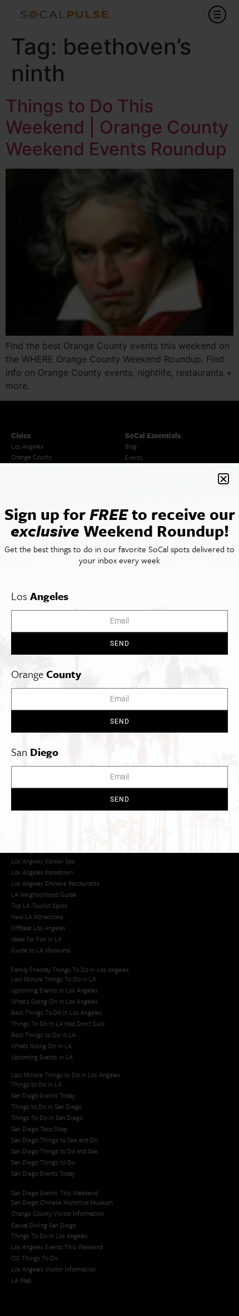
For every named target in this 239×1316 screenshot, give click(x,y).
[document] (119, 658)
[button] (223, 478)
